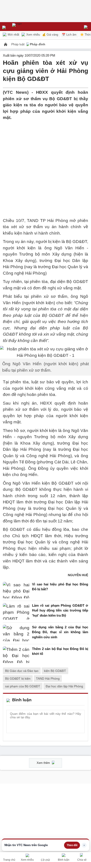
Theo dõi (72, 845)
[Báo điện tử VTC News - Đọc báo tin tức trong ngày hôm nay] (27, 26)
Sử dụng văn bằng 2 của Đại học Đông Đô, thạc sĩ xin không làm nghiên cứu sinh (60, 632)
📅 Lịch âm (69, 34)
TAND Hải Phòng (48, 678)
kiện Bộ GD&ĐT (55, 671)
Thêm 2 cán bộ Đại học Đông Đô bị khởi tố (60, 651)
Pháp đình (37, 44)
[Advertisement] (45, 166)
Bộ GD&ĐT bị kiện (17, 678)
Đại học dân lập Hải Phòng (64, 686)
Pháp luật (18, 44)
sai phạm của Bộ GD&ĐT (22, 686)
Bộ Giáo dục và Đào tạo (21, 671)
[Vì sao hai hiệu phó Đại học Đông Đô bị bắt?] (16, 590)
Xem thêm (44, 763)
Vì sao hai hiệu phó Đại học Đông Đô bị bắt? (60, 586)
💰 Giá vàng (50, 34)
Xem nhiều (32, 34)
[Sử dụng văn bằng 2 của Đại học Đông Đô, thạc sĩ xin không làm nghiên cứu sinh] (16, 633)
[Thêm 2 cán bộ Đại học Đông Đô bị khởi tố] (16, 654)
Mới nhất (13, 34)
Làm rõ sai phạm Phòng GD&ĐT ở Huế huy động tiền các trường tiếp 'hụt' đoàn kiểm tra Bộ (60, 610)
